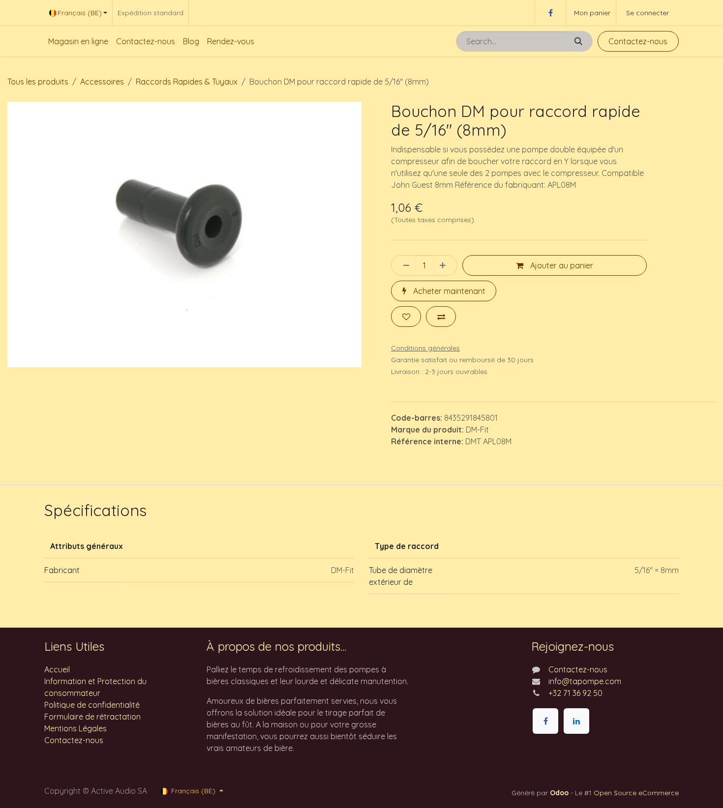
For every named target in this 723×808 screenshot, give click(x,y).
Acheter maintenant (448, 291)
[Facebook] (550, 13)
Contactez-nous (637, 41)
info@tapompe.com (584, 681)
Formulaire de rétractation (92, 716)
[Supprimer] (403, 265)
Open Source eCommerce (636, 792)
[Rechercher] (580, 41)
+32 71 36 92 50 (575, 693)
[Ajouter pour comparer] (441, 316)
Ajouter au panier (560, 265)
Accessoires (102, 82)
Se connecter (647, 12)
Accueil (57, 669)
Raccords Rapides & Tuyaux (187, 82)
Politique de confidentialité (92, 705)
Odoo (560, 792)
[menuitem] (78, 41)
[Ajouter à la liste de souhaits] (406, 316)
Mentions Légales (75, 728)
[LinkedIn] (576, 721)
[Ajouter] (445, 265)
